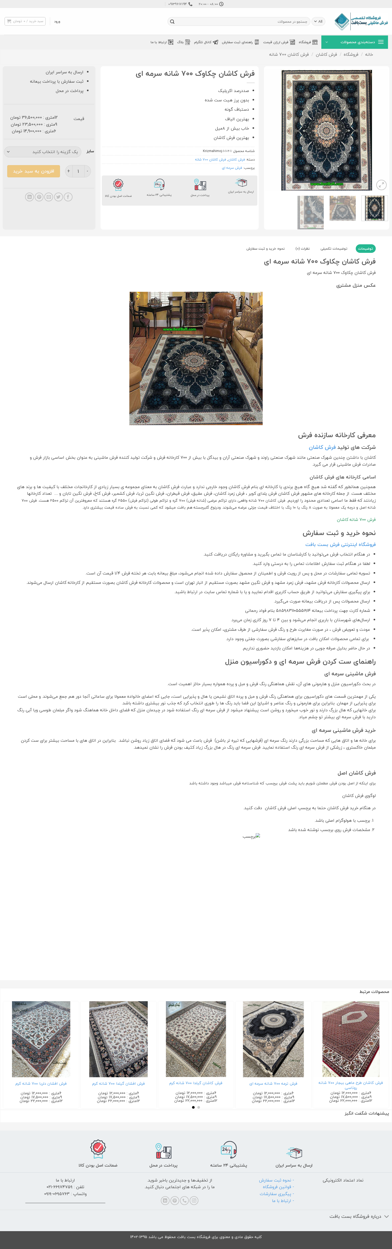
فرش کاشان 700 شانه (289, 54)
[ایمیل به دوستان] (48, 197)
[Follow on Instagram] (194, 1200)
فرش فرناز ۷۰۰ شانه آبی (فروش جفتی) (350, 1083)
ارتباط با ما (159, 42)
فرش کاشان (326, 54)
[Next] (270, 130)
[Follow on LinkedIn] (165, 1200)
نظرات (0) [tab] (302, 249)
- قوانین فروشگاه (278, 1187)
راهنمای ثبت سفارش (237, 42)
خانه (369, 54)
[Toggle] (387, 1217)
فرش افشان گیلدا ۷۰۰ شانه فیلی (272, 1083)
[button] (57, 21)
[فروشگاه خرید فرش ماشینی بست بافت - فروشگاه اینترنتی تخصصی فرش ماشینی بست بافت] (361, 21)
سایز (90, 151)
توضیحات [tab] (365, 249)
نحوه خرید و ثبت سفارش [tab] (265, 249)
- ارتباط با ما (283, 1200)
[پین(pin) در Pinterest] (39, 197)
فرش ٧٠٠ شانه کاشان (356, 519)
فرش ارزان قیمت (275, 42)
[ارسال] (172, 21)
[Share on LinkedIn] (29, 197)
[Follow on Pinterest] (174, 1200)
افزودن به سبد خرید (33, 171)
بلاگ (180, 42)
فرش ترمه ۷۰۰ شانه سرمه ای (41, 1083)
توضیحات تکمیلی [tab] (334, 249)
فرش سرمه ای (232, 168)
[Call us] (184, 1200)
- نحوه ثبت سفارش (276, 1180)
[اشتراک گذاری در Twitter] (58, 197)
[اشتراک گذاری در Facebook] (68, 197)
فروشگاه (305, 42)
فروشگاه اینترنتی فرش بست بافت (340, 544)
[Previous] (379, 130)
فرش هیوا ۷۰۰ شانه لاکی (195, 1083)
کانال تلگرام (202, 42)
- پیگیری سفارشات (277, 1194)
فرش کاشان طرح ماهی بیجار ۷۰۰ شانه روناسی (118, 1085)
